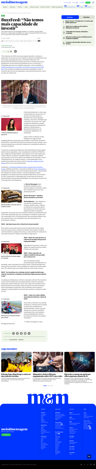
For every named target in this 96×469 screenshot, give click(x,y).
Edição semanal (34, 7)
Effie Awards (43, 447)
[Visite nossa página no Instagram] (87, 464)
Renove (85, 413)
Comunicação (43, 414)
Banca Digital (43, 430)
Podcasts (43, 426)
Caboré (42, 448)
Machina (57, 444)
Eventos (20, 7)
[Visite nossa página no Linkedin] (90, 464)
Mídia (5, 13)
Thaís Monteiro (5, 45)
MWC (42, 440)
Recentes (70, 17)
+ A (6, 51)
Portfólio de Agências (57, 7)
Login (80, 2)
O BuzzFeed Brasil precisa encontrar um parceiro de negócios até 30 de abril (22, 67)
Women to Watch (45, 7)
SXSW (42, 439)
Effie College (80, 7)
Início (2, 13)
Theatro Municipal (39, 169)
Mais (26, 7)
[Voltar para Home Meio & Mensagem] (14, 2)
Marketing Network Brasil (74, 423)
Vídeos (42, 428)
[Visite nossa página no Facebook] (81, 464)
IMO (56, 435)
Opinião (42, 419)
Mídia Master (72, 418)
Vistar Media (57, 443)
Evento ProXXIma (44, 444)
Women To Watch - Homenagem (73, 432)
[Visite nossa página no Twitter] (84, 464)
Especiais (12, 7)
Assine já (6, 434)
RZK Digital (57, 451)
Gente (42, 418)
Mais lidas (86, 17)
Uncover (57, 448)
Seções (5, 7)
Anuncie (85, 415)
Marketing (43, 415)
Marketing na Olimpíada (60, 415)
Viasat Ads (57, 445)
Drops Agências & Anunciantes (58, 417)
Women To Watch (44, 422)
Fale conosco (86, 417)
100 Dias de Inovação (59, 414)
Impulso (56, 439)
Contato (74, 2)
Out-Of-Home (58, 426)
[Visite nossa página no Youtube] (94, 464)
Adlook (56, 453)
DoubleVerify (57, 452)
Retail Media (88, 7)
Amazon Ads (57, 436)
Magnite (57, 447)
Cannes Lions (43, 437)
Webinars (43, 429)
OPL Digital (57, 437)
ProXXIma (43, 421)
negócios (21, 339)
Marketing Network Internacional (73, 443)
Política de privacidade (88, 416)
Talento (56, 419)
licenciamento (13, 339)
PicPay (56, 440)
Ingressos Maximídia (69, 7)
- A (3, 51)
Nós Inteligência (58, 441)
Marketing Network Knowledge (73, 430)
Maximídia (43, 446)
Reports (42, 433)
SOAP (56, 433)
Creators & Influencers (59, 425)
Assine (87, 2)
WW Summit (43, 443)
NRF (42, 442)
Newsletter (66, 2)
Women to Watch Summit (74, 414)
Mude (56, 449)
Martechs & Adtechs (59, 428)
